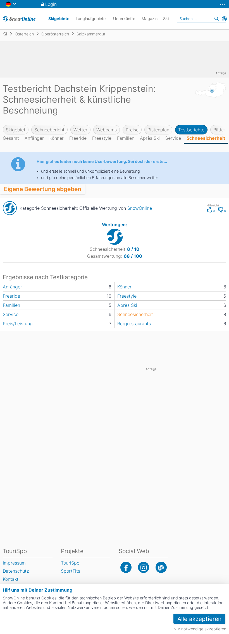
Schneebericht (49, 129)
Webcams (106, 129)
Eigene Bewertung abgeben (42, 188)
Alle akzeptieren (199, 618)
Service (173, 138)
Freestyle (101, 138)
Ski (166, 18)
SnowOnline (139, 208)
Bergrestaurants (134, 323)
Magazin (150, 18)
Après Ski (150, 138)
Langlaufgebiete (91, 18)
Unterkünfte (124, 18)
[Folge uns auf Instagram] (143, 567)
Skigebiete (59, 18)
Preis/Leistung (18, 323)
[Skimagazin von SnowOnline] (161, 567)
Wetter (80, 129)
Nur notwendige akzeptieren (199, 628)
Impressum (14, 563)
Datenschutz (16, 571)
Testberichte (191, 129)
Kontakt (10, 579)
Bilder (219, 129)
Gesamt (11, 138)
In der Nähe (224, 18)
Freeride (78, 138)
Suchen (216, 18)
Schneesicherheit (206, 138)
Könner (56, 138)
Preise (132, 129)
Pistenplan (158, 129)
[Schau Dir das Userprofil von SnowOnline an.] (10, 208)
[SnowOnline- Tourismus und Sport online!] (7, 34)
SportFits (70, 571)
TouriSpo (70, 563)
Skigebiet (15, 129)
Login (51, 4)
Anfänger (34, 138)
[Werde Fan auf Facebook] (126, 567)
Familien (125, 138)
